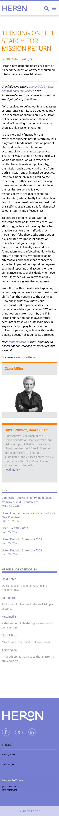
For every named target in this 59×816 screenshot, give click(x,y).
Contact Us (7, 744)
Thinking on (9, 649)
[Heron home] (14, 8)
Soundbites (9, 597)
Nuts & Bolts (10, 635)
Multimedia (9, 616)
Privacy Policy (8, 754)
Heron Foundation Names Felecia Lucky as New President (28, 515)
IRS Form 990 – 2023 (15, 528)
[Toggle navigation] (54, 8)
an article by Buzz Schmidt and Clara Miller (27, 88)
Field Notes (9, 578)
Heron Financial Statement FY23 (22, 539)
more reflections (19, 341)
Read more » (12, 469)
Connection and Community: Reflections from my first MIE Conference (27, 499)
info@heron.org (9, 789)
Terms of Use (8, 764)
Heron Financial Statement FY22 (22, 550)
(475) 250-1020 (9, 786)
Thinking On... (27, 59)
